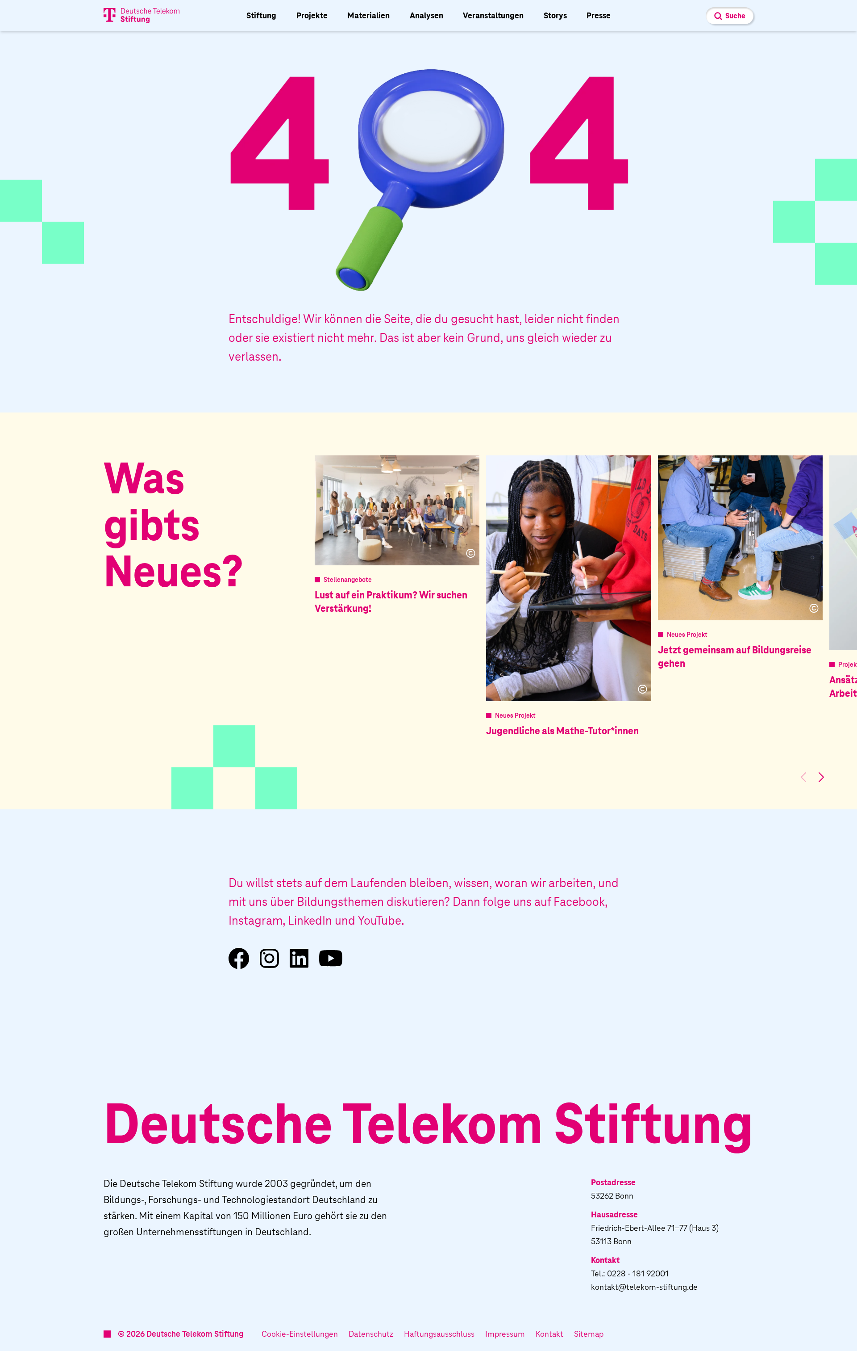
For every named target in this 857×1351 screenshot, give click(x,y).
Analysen (426, 15)
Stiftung (261, 15)
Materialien (368, 15)
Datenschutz (371, 1334)
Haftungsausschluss (439, 1334)
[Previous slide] (803, 777)
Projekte (312, 15)
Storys (555, 15)
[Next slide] (821, 777)
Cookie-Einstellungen (300, 1334)
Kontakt (549, 1334)
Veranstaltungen (493, 15)
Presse (599, 15)
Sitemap (588, 1334)
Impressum (505, 1334)
